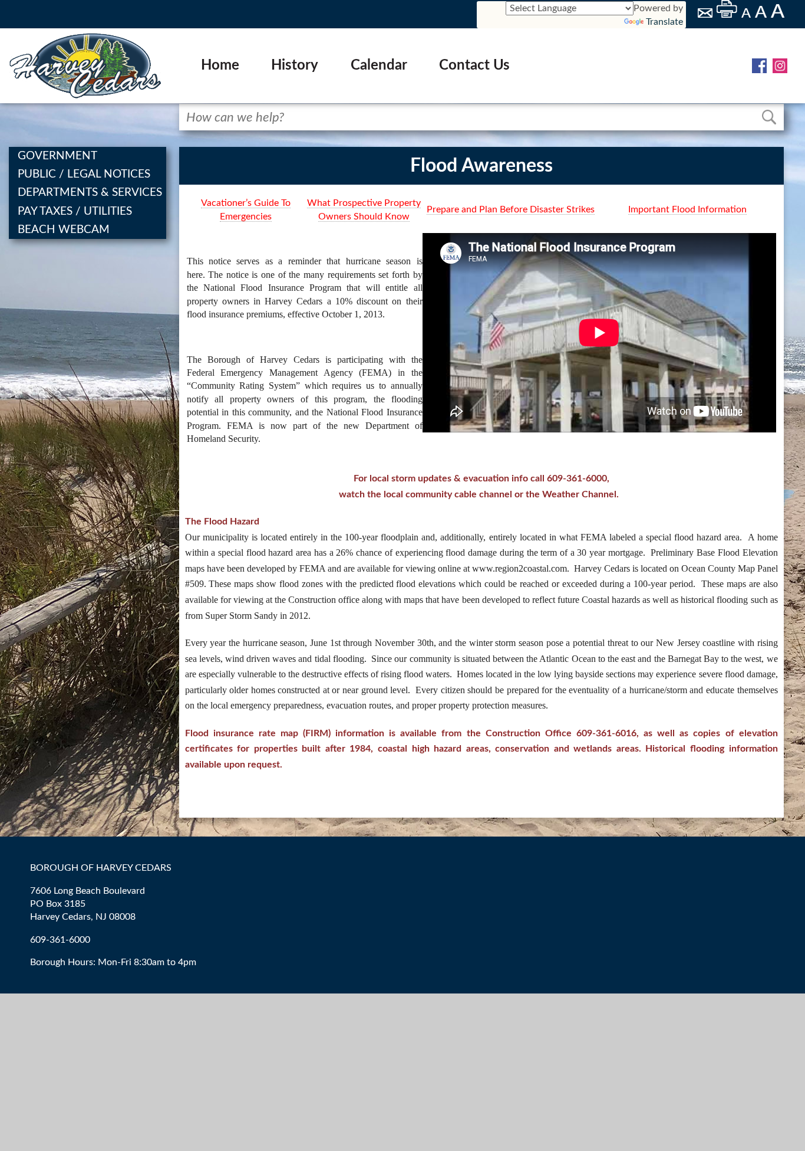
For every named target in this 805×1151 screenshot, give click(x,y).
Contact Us (474, 65)
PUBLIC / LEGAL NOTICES (85, 174)
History (294, 65)
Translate (664, 22)
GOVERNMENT (58, 156)
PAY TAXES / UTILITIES (76, 211)
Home (220, 65)
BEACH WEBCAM (65, 229)
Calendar (379, 65)
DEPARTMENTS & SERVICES (91, 192)
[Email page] (706, 14)
